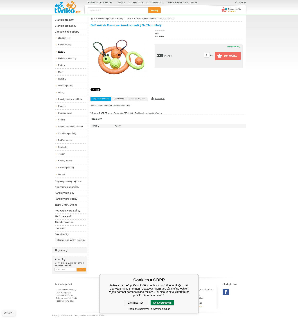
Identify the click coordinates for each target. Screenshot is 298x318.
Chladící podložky (66, 167)
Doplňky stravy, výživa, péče (68, 182)
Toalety (61, 154)
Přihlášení (239, 2)
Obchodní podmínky (155, 2)
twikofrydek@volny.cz (193, 306)
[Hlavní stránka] (92, 19)
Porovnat (160, 99)
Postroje (62, 106)
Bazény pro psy (65, 161)
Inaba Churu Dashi (66, 204)
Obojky (61, 92)
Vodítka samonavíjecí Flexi (70, 126)
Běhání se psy (64, 45)
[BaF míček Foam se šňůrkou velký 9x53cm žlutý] (118, 57)
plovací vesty (64, 38)
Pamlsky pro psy (64, 193)
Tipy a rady (61, 250)
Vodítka (61, 120)
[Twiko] (67, 7)
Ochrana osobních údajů (177, 2)
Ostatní (61, 174)
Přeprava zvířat (65, 113)
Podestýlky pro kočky (67, 210)
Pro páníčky (62, 234)
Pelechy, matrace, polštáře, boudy (70, 100)
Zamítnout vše (136, 302)
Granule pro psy (64, 20)
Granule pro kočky (65, 25)
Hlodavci (60, 228)
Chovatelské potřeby (67, 31)
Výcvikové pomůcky (67, 133)
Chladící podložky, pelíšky (70, 240)
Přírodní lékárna (64, 222)
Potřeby (61, 65)
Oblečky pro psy (65, 86)
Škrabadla (62, 147)
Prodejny (121, 2)
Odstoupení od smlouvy (66, 290)
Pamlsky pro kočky (66, 199)
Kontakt (194, 2)
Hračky (61, 51)
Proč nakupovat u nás (65, 301)
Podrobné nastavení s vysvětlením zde (149, 309)
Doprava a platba (136, 2)
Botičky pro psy (65, 140)
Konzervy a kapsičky (67, 187)
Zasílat (81, 270)
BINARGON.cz (100, 315)
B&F (156, 34)
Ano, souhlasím (162, 302)
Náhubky (62, 79)
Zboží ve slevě (63, 216)
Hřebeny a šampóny (67, 58)
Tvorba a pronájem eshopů (82, 315)
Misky (61, 72)
